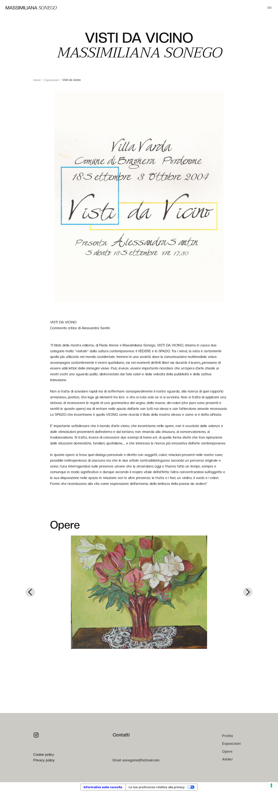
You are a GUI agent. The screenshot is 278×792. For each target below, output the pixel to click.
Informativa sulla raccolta (103, 787)
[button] (269, 7)
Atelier (227, 759)
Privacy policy (44, 760)
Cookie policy (43, 754)
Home (37, 80)
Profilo (227, 736)
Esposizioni (51, 80)
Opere (227, 751)
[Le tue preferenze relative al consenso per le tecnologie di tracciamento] (271, 785)
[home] (31, 7)
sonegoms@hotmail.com (141, 760)
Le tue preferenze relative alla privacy (157, 787)
